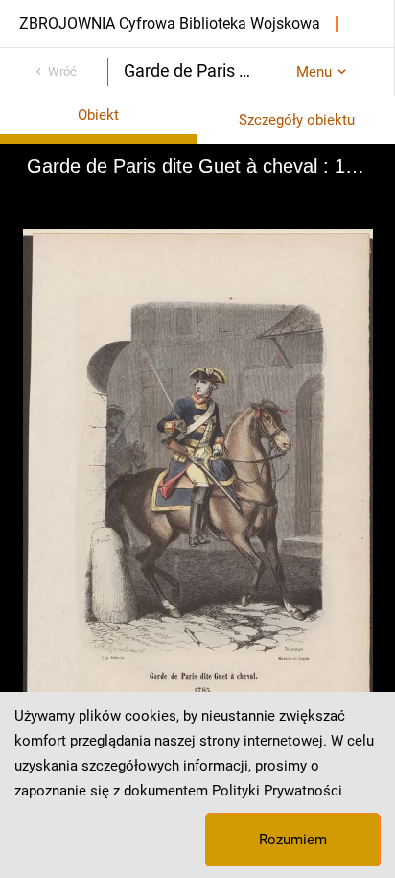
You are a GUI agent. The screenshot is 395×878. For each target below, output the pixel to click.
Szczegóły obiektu (297, 120)
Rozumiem (293, 839)
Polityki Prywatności (277, 790)
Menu (314, 72)
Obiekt (98, 115)
